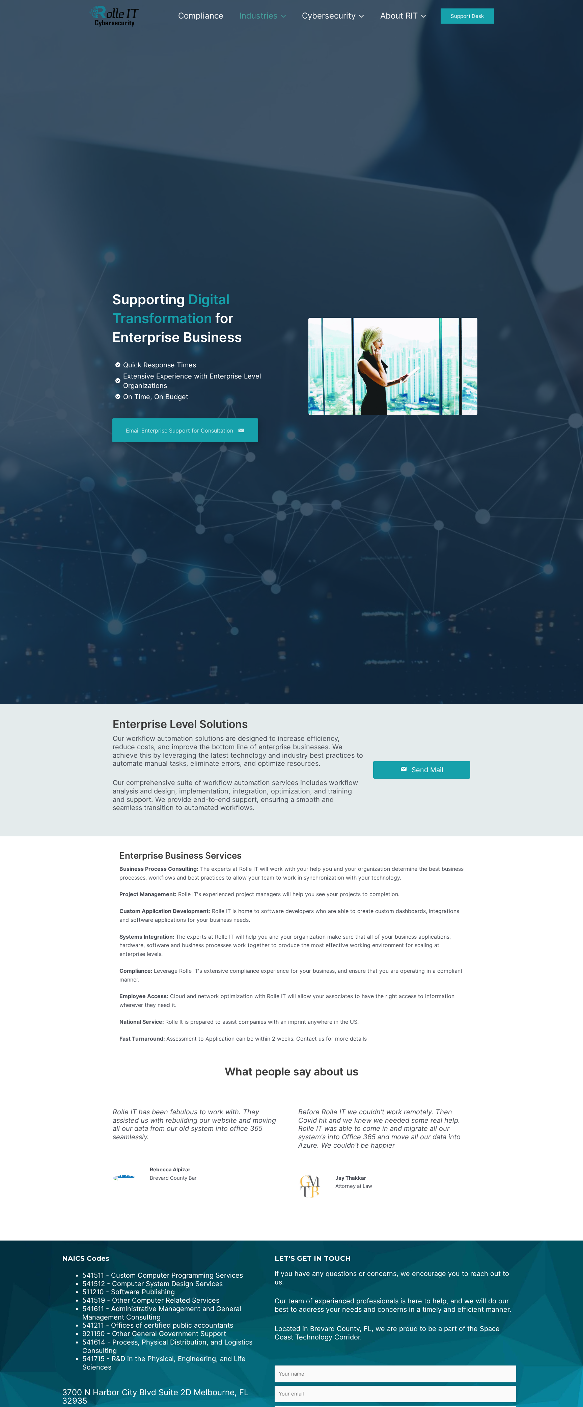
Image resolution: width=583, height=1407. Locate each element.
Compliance (200, 16)
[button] (282, 16)
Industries (259, 16)
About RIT (399, 16)
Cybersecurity (329, 16)
